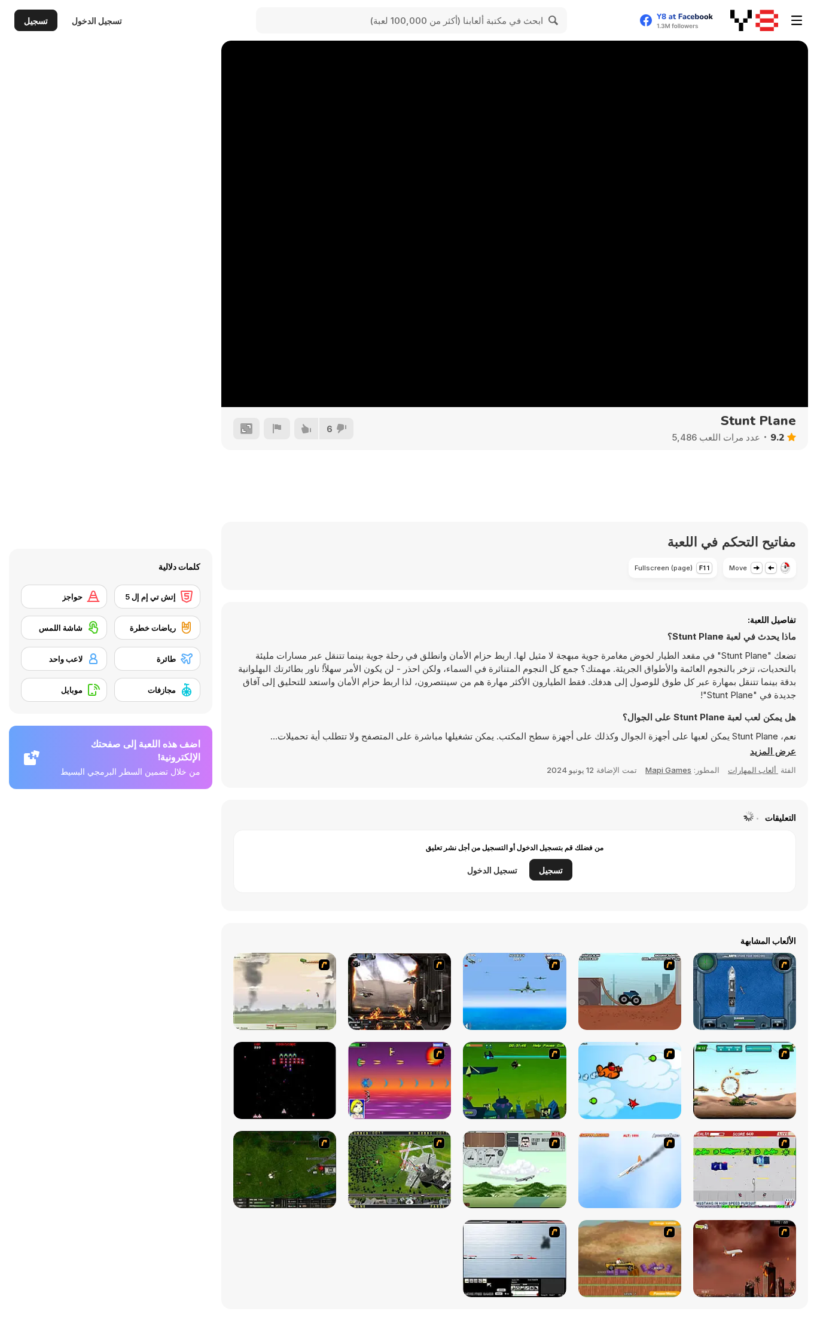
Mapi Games (668, 770)
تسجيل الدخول (97, 21)
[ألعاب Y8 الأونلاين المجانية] (754, 20)
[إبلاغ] (277, 428)
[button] (773, 751)
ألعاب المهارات (753, 770)
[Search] (554, 20)
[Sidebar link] (797, 20)
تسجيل (36, 21)
